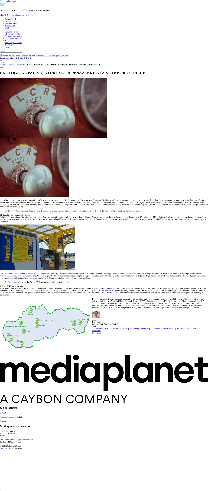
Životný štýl (9, 45)
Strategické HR (10, 19)
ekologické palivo (147, 328)
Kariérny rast (10, 21)
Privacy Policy (4, 448)
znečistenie (96, 331)
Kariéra (7, 47)
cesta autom (108, 328)
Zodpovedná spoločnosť (14, 38)
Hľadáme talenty (11, 23)
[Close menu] (1, 60)
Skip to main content (8, 1)
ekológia (136, 328)
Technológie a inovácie (13, 43)
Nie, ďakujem (49, 485)
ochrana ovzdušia (161, 328)
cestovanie (117, 328)
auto (94, 328)
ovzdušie (171, 328)
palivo (178, 328)
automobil (100, 328)
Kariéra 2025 (10, 26)
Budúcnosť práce (11, 32)
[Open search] (1, 54)
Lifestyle (15, 15)
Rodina (7, 40)
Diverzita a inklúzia (12, 34)
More (7, 28)
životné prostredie (193, 328)
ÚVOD (3, 413)
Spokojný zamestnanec (13, 36)
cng (123, 328)
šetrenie (184, 328)
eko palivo (129, 328)
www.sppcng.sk (153, 305)
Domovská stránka (7, 65)
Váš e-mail (8, 476)
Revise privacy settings (15, 448)
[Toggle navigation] (32, 15)
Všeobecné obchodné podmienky (12, 417)
